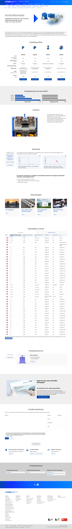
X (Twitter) (40, 453)
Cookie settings (22, 527)
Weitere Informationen (9, 436)
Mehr (11, 453)
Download (32, 361)
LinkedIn (33, 453)
